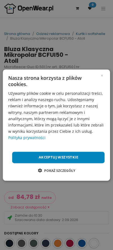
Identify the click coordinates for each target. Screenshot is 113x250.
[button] (56, 170)
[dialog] (56, 125)
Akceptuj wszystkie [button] (58, 157)
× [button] (102, 75)
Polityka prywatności (27, 137)
